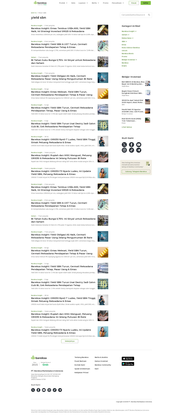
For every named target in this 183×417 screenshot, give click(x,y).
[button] (39, 359)
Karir (97, 369)
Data (73, 3)
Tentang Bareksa (81, 357)
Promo (105, 3)
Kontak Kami (80, 365)
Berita (34, 13)
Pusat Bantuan (80, 361)
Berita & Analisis (101, 357)
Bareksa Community (103, 365)
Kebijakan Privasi (81, 373)
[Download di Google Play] (128, 365)
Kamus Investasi (101, 361)
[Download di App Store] (128, 360)
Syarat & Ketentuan (82, 369)
